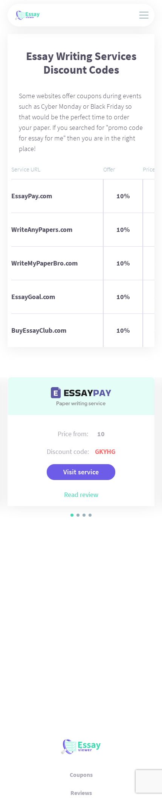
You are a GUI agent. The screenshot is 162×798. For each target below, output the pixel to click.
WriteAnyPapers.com (41, 229)
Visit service (81, 472)
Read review (81, 494)
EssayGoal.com (33, 296)
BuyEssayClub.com (38, 330)
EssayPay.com (31, 195)
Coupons (81, 774)
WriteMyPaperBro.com (44, 263)
